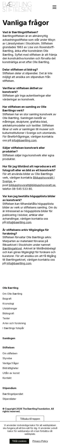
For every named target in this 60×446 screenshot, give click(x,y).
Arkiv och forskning (14, 323)
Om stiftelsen (9, 353)
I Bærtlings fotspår (13, 328)
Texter (6, 318)
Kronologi (8, 303)
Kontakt (6, 377)
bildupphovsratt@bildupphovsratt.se (32, 185)
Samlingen (8, 338)
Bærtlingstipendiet (12, 393)
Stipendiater (9, 398)
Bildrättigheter (10, 368)
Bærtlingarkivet (12, 248)
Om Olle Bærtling (12, 293)
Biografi (6, 298)
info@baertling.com (24, 140)
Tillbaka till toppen (30, 419)
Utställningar (9, 308)
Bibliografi (8, 313)
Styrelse (7, 358)
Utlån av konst (11, 373)
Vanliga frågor (10, 363)
